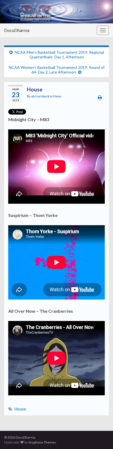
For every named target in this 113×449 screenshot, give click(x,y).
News (57, 96)
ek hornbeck (40, 96)
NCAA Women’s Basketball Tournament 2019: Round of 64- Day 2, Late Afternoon (56, 69)
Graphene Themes (42, 442)
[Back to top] (101, 436)
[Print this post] (100, 97)
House (20, 409)
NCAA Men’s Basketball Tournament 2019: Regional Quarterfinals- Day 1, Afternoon (59, 54)
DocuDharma (16, 30)
